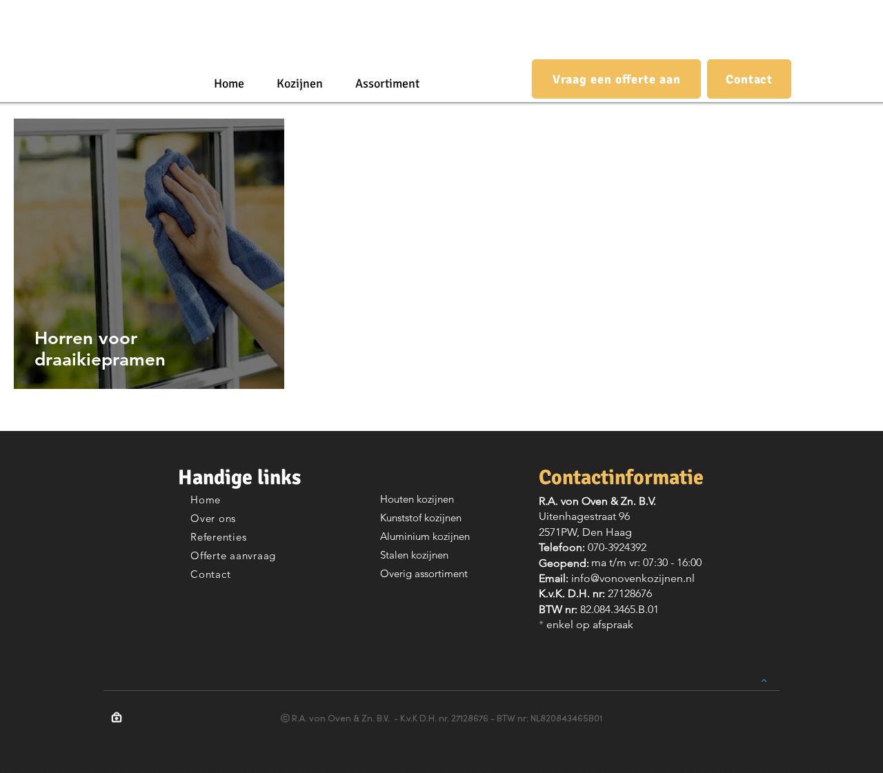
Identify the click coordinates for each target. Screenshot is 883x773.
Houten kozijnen (417, 498)
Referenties (218, 536)
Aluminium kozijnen (425, 536)
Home (205, 499)
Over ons (213, 518)
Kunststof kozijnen (421, 517)
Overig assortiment (424, 573)
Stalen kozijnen (414, 554)
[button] (299, 83)
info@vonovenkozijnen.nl (633, 578)
